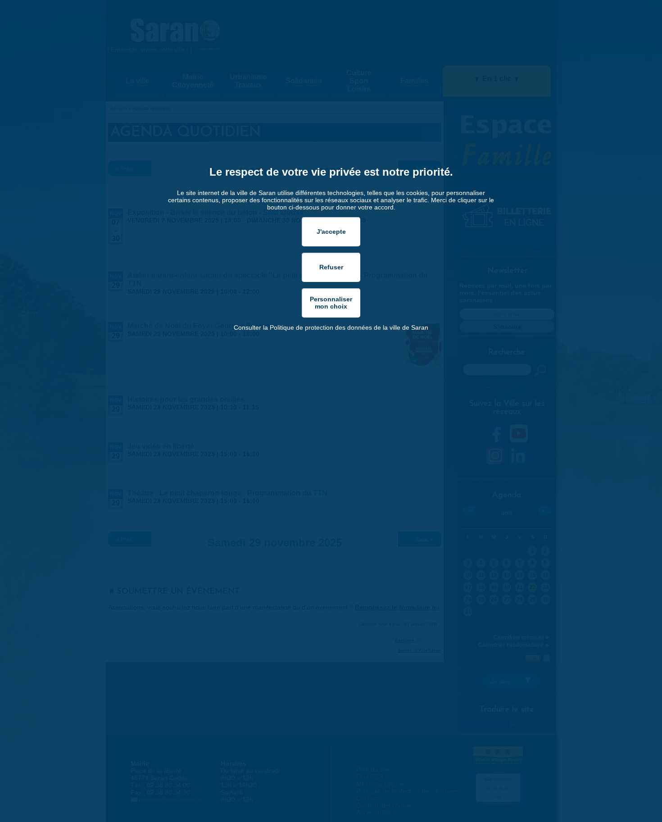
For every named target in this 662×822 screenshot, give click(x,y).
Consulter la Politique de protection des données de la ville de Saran (331, 327)
